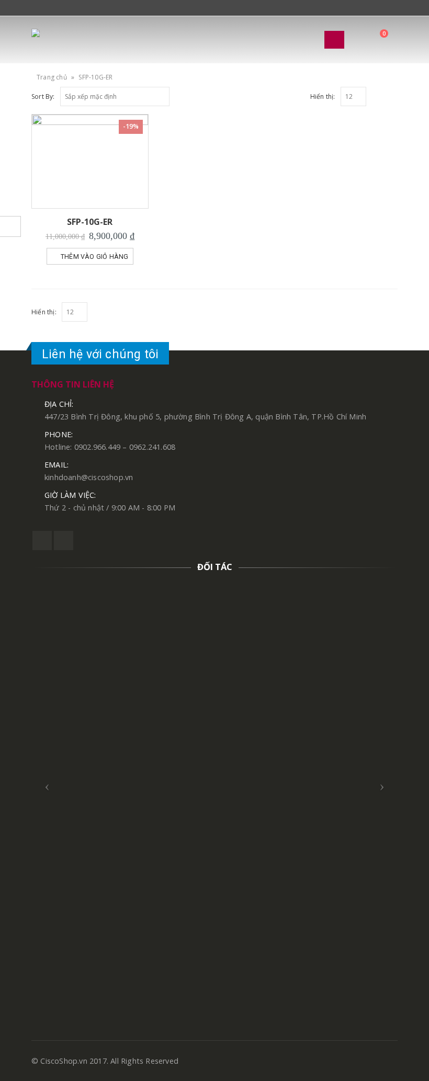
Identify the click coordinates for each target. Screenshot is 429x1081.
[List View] (393, 95)
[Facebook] (35, 8)
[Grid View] (381, 95)
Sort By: (43, 96)
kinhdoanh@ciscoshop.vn (88, 477)
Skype (63, 540)
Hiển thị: (322, 96)
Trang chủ (52, 77)
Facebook (42, 540)
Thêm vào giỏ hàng (94, 256)
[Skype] (48, 8)
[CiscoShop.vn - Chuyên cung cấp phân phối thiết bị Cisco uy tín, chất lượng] (60, 40)
